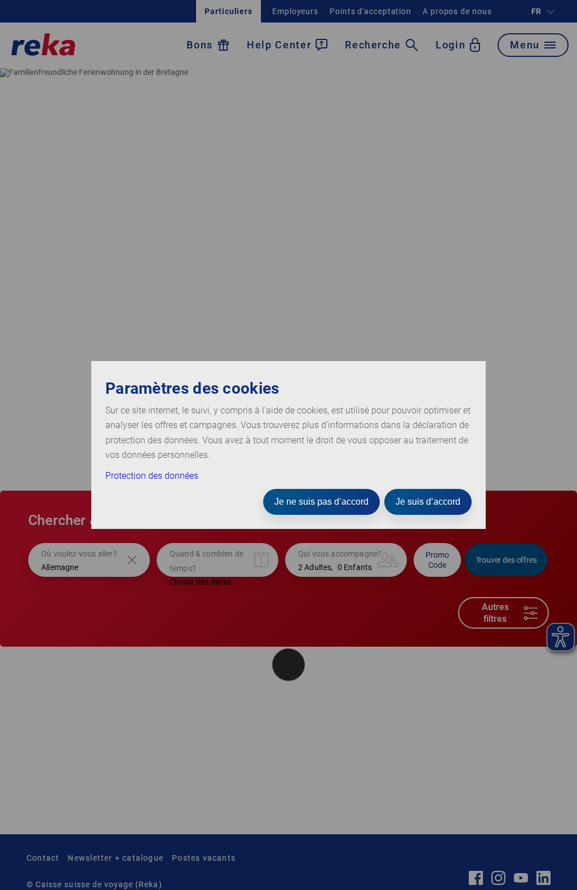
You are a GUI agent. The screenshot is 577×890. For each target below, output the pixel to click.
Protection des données (151, 475)
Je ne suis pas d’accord (321, 501)
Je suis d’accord (428, 501)
